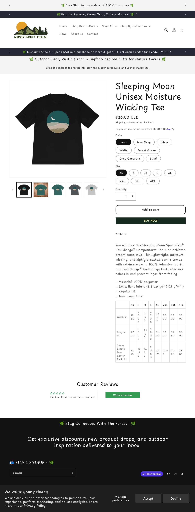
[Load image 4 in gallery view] (74, 189)
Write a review (122, 395)
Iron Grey (144, 142)
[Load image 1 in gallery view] (24, 189)
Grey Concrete (129, 158)
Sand (153, 158)
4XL (153, 181)
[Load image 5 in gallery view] (91, 189)
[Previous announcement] (10, 5)
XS (121, 173)
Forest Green (147, 150)
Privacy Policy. (35, 505)
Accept (148, 498)
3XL (137, 181)
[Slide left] (12, 190)
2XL (122, 181)
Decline (176, 498)
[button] (84, 26)
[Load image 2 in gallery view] (40, 189)
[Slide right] (103, 190)
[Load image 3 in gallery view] (57, 189)
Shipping (121, 122)
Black (123, 142)
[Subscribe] (72, 473)
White (123, 150)
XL (170, 173)
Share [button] (122, 234)
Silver (165, 142)
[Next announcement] (185, 5)
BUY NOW (150, 220)
